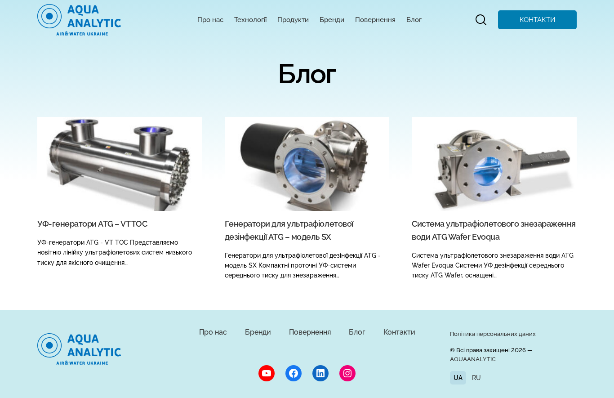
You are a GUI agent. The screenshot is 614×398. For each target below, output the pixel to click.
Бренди (332, 20)
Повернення (375, 20)
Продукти (293, 20)
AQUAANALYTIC (473, 359)
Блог (414, 20)
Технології (250, 20)
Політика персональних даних (493, 334)
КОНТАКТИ (537, 20)
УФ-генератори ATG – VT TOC (92, 223)
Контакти (399, 332)
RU (476, 377)
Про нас (210, 20)
